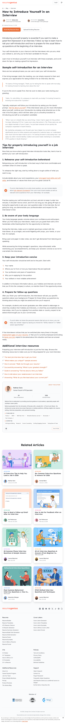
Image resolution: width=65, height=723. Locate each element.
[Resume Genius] (9, 2)
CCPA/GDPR (37, 657)
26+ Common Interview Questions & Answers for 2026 (48, 474)
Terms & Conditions (39, 653)
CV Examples (6, 660)
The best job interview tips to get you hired (20, 357)
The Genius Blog (7, 685)
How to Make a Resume (9, 642)
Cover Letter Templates (40, 623)
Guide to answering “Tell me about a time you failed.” (24, 371)
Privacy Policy (37, 655)
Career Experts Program (9, 673)
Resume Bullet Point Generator (11, 632)
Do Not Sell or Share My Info (42, 685)
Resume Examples (7, 639)
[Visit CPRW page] (32, 700)
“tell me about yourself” (17, 108)
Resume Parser (6, 637)
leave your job (9, 337)
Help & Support (38, 671)
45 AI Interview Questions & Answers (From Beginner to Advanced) (46, 552)
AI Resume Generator (8, 627)
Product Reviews (7, 683)
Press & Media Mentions (9, 678)
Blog (7, 8)
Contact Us (37, 673)
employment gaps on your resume (15, 335)
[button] (48, 700)
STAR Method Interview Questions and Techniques (45, 591)
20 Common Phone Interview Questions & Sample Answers (15, 552)
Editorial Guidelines (39, 662)
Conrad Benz (41, 19)
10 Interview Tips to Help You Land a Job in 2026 (15, 474)
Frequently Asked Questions (42, 678)
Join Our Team (6, 675)
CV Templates (6, 655)
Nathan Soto (18, 388)
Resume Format (6, 644)
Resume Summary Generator (10, 630)
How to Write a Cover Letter (41, 627)
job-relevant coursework (22, 190)
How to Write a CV (7, 657)
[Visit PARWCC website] (17, 700)
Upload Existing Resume (31, 29)
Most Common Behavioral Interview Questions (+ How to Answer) (15, 591)
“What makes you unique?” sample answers (20, 360)
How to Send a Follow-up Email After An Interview (16, 513)
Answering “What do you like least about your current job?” (26, 377)
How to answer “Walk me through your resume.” (22, 364)
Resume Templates (7, 623)
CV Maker (5, 653)
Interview (13, 8)
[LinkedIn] (6, 428)
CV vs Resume (6, 662)
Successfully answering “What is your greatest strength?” (25, 367)
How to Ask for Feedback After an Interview (48, 513)
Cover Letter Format (39, 630)
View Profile (56, 428)
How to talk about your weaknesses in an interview (23, 374)
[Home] (2, 8)
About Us (5, 671)
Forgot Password (38, 675)
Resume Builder (6, 620)
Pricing (4, 680)
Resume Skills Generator (9, 634)
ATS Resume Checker (8, 625)
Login (55, 2)
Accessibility (37, 660)
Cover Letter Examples (40, 625)
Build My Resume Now (11, 29)
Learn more (25, 721)
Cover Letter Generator (40, 620)
